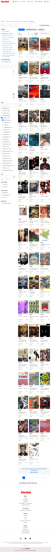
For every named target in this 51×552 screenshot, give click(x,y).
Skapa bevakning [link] (34, 472)
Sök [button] (14, 177)
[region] (8, 84)
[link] (5, 31)
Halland (25, 21)
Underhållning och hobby (16, 21)
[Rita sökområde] (13, 97)
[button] (44, 25)
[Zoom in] (13, 71)
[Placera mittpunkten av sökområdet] (13, 94)
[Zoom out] (13, 74)
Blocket (3, 21)
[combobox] (19, 25)
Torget (7, 21)
